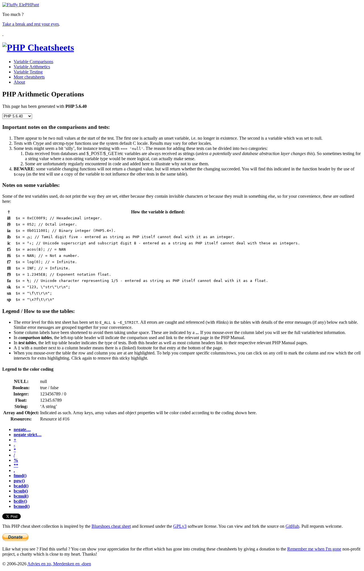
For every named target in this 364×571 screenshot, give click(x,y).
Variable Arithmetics (32, 66)
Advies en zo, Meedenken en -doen (59, 563)
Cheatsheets (49, 47)
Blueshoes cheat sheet (111, 526)
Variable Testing (28, 71)
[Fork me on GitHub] (2, 33)
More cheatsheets (29, 77)
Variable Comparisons (33, 61)
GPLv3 (180, 526)
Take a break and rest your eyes (30, 24)
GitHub (292, 526)
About (19, 82)
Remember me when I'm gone (314, 549)
